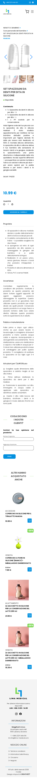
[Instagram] (30, 2)
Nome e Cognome (9, 436)
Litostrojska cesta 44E (18, 729)
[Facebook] (33, 2)
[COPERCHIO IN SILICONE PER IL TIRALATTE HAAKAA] (18, 497)
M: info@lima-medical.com (18, 738)
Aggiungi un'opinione (9, 444)
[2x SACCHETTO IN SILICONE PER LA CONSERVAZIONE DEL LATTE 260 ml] (18, 590)
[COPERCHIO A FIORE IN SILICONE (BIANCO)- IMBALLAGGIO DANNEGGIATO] (18, 542)
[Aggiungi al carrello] (30, 521)
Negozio (13, 760)
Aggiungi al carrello (18, 212)
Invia (9, 456)
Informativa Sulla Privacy (19, 754)
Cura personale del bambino (14, 31)
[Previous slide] (5, 57)
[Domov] (18, 693)
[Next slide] (31, 57)
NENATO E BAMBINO (11, 28)
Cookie (18, 772)
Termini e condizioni (17, 751)
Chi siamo (14, 757)
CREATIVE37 (25, 774)
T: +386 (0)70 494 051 (18, 736)
